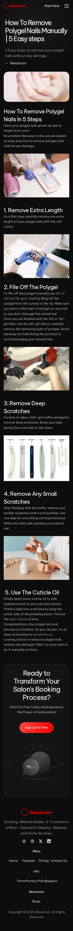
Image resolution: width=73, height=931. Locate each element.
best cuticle (18, 619)
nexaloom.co (42, 634)
